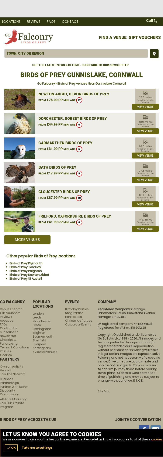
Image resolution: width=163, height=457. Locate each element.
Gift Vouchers (145, 37)
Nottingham (42, 348)
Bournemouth (43, 336)
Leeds (37, 317)
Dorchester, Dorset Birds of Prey (72, 118)
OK (11, 448)
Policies (5, 351)
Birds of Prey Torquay (25, 267)
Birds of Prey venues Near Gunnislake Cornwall (92, 83)
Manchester (42, 321)
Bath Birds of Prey (57, 167)
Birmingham (42, 329)
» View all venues (45, 352)
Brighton (39, 333)
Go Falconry (46, 83)
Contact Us (8, 328)
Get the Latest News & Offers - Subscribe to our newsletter (80, 65)
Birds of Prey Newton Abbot (29, 275)
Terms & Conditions (15, 347)
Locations (11, 22)
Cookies (6, 355)
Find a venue (112, 37)
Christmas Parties (78, 320)
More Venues (27, 239)
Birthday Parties (77, 309)
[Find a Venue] (76, 53)
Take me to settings (37, 448)
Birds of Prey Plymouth (26, 263)
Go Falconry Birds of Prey (28, 36)
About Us (6, 320)
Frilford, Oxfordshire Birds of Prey (74, 216)
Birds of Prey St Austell (26, 278)
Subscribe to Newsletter (9, 334)
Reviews (34, 22)
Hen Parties (73, 317)
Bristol (37, 325)
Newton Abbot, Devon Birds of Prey (73, 94)
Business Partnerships (14, 386)
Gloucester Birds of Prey (64, 192)
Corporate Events (78, 324)
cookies (157, 439)
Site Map (104, 391)
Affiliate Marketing (13, 403)
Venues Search (11, 309)
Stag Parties (74, 313)
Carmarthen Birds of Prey (65, 143)
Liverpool (39, 344)
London (38, 313)
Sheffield (39, 340)
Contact (70, 22)
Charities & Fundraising (9, 342)
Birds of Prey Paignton (26, 271)
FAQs (51, 22)
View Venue (145, 107)
